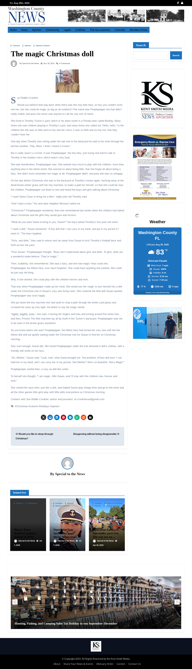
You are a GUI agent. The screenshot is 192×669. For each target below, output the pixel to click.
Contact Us (134, 664)
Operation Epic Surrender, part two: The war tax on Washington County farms (106, 537)
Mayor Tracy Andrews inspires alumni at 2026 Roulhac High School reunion (27, 537)
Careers (121, 664)
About (57, 664)
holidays (44, 406)
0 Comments (64, 63)
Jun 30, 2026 (98, 545)
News (24, 29)
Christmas (22, 406)
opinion (55, 406)
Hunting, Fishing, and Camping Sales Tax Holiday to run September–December (66, 623)
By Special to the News (29, 63)
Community (52, 29)
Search (141, 45)
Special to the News (70, 474)
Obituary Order (105, 664)
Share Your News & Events (78, 664)
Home (13, 29)
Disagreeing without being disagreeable (95, 434)
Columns (16, 45)
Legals (67, 29)
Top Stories (43, 581)
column (34, 406)
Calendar (120, 29)
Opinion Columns (43, 45)
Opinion (36, 29)
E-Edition (80, 29)
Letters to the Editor (114, 503)
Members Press (138, 29)
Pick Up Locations (100, 29)
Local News (21, 581)
